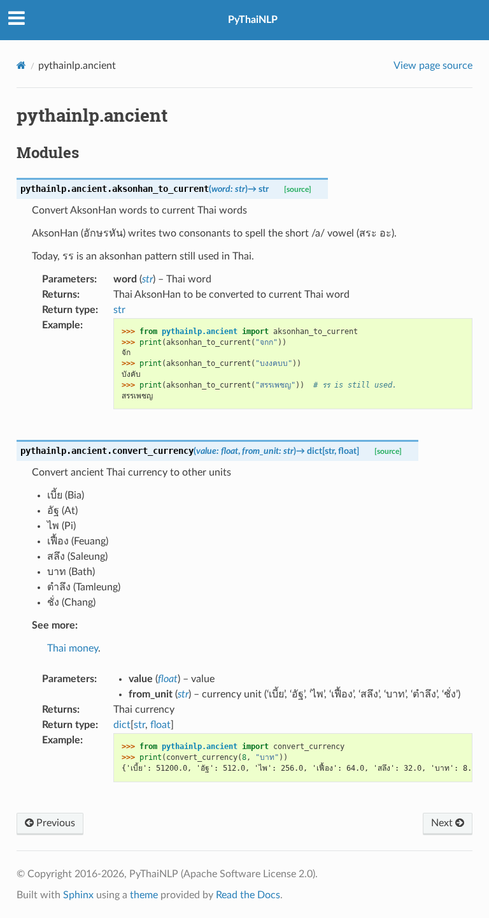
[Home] (21, 65)
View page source (432, 66)
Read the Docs (248, 895)
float (160, 725)
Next (443, 823)
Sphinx (78, 895)
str (119, 310)
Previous (54, 823)
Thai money (72, 648)
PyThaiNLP (253, 20)
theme (144, 895)
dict (122, 725)
